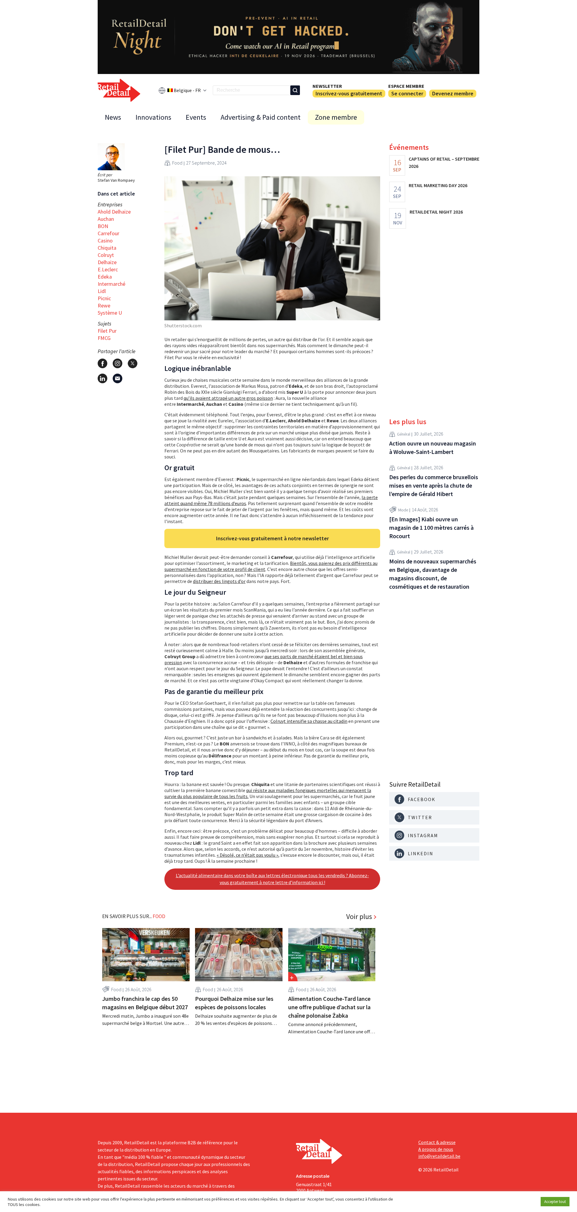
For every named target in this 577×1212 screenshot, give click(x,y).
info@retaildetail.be (439, 1156)
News (113, 117)
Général (403, 434)
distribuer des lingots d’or (219, 581)
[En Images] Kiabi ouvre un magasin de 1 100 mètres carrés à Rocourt (431, 527)
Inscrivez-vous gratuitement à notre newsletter (272, 538)
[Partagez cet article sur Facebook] (102, 363)
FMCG (104, 338)
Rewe (104, 305)
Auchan (106, 218)
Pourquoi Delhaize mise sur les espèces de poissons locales (234, 1003)
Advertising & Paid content (261, 117)
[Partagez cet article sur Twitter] (132, 363)
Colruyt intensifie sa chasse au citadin (308, 721)
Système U (110, 312)
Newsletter (327, 86)
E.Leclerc (108, 269)
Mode (403, 510)
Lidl (102, 291)
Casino (105, 240)
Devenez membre (452, 93)
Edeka (105, 276)
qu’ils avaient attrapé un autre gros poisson (228, 398)
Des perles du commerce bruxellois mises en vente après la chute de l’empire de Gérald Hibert (433, 485)
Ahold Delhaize (114, 211)
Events (196, 117)
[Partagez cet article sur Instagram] (117, 363)
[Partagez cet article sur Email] (117, 378)
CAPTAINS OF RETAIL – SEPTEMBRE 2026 (444, 162)
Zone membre (336, 117)
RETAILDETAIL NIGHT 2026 (436, 212)
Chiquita (107, 247)
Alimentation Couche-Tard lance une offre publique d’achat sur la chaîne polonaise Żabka (329, 1007)
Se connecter (407, 93)
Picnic (104, 298)
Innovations (153, 117)
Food (177, 163)
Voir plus (359, 916)
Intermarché (111, 283)
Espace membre (406, 86)
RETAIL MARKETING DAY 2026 (438, 185)
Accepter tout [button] (555, 1201)
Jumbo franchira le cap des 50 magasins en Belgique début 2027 (145, 1003)
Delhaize (107, 262)
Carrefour (108, 233)
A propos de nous (435, 1149)
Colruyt (106, 254)
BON (103, 226)
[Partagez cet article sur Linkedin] (102, 378)
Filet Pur (107, 330)
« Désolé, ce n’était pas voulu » (247, 855)
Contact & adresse (437, 1142)
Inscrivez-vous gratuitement (349, 93)
